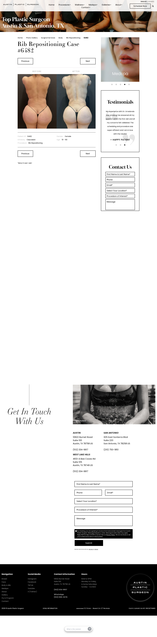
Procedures (64, 5)
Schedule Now (140, 6)
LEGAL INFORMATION (50, 608)
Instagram (32, 579)
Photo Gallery (32, 38)
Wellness (79, 5)
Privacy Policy (110, 535)
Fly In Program (8, 598)
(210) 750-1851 (111, 449)
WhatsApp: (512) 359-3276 (60, 595)
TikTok (30, 585)
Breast (4, 579)
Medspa (92, 5)
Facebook (32, 582)
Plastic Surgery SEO (136, 608)
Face (4, 582)
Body (61, 38)
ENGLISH (144, 1)
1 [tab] (111, 84)
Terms (96, 549)
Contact (85, 7)
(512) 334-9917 (80, 449)
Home (51, 5)
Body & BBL (6, 585)
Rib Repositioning (73, 38)
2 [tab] (116, 84)
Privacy (91, 549)
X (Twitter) (32, 591)
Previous (25, 61)
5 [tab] (129, 84)
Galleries (106, 5)
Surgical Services (48, 38)
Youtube (31, 588)
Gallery (5, 595)
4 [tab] (124, 84)
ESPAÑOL (151, 1)
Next (88, 61)
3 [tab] (120, 84)
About (118, 5)
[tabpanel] (120, 59)
